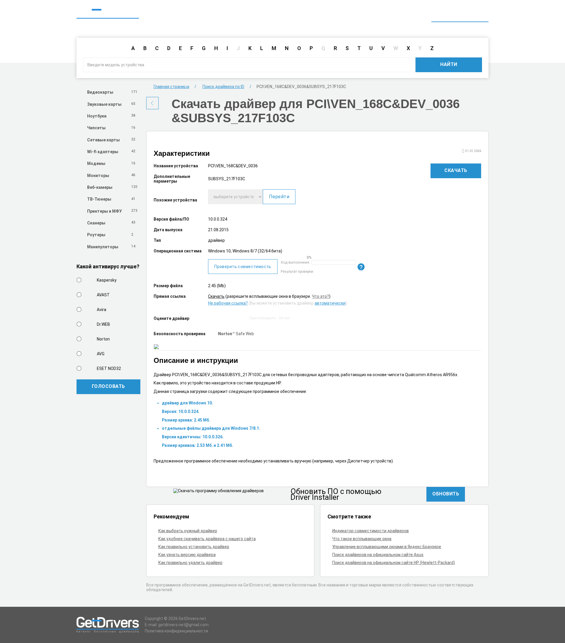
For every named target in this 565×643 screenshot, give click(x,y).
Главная (380, 14)
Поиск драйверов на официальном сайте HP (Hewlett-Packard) (393, 562)
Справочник (413, 14)
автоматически (330, 303)
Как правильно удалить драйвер (190, 562)
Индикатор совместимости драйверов (370, 530)
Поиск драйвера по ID (460, 14)
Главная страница (171, 86)
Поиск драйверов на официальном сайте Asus (377, 554)
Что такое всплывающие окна (361, 538)
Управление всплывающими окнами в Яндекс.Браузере (386, 546)
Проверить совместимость (242, 266)
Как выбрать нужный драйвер (187, 530)
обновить (445, 494)
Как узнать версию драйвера (187, 554)
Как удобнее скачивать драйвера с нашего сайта (207, 538)
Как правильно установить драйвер (193, 546)
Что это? (320, 296)
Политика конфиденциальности (176, 631)
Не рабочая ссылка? (228, 303)
